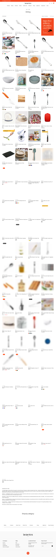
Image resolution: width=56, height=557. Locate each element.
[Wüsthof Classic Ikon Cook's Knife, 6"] (8, 304)
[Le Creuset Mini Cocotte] (8, 43)
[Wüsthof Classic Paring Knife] (47, 135)
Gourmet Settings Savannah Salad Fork (21, 350)
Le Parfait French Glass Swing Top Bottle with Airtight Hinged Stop (34, 182)
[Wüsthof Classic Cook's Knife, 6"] (8, 173)
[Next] (14, 24)
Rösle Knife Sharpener (19, 553)
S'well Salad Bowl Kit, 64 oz (7, 443)
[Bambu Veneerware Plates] (21, 154)
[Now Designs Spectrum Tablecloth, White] (34, 453)
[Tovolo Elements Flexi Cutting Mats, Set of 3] (8, 192)
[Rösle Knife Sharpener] (21, 545)
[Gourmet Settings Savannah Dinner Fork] (34, 267)
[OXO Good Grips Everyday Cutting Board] (47, 527)
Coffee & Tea (25, 5)
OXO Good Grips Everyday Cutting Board (47, 536)
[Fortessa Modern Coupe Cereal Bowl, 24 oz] (21, 173)
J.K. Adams (29, 218)
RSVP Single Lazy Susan (45, 200)
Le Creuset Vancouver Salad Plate (47, 349)
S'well (3, 442)
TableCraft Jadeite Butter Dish (7, 257)
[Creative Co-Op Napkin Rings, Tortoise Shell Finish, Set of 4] (47, 471)
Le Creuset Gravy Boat (19, 405)
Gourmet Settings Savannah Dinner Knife (8, 350)
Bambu (29, 442)
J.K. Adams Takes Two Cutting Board (34, 219)
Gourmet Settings (17, 50)
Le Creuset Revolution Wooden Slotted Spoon (33, 201)
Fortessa (3, 218)
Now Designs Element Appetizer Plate (20, 239)
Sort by (43, 16)
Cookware (16, 5)
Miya (15, 534)
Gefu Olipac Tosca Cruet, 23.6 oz (20, 480)
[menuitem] (6, 1)
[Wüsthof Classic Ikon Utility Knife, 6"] (8, 545)
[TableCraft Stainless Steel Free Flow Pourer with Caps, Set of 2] (21, 490)
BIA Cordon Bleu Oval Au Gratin (46, 331)
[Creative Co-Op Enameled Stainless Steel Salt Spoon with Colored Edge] (47, 490)
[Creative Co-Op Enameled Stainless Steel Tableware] (34, 135)
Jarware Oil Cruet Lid (18, 275)
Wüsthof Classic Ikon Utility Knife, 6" (8, 553)
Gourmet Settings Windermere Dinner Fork (21, 33)
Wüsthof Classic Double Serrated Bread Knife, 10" (33, 313)
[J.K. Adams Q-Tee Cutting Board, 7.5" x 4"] (21, 285)
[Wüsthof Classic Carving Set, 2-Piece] (47, 359)
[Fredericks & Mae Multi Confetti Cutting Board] (21, 79)
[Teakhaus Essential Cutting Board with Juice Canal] (34, 285)
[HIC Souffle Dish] (34, 61)
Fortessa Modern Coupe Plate (33, 386)
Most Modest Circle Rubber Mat (33, 238)
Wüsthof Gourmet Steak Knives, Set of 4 (47, 276)
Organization (43, 5)
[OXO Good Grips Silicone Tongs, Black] (34, 98)
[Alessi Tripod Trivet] (34, 397)
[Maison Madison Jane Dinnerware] (21, 117)
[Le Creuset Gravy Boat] (21, 397)
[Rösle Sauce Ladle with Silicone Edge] (8, 453)
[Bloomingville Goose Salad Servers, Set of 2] (34, 117)
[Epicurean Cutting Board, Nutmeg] (47, 285)
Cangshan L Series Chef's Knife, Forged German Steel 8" (7, 368)
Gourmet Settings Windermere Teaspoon (7, 33)
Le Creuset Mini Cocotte (6, 51)
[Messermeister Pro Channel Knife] (47, 545)
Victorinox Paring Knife (19, 368)
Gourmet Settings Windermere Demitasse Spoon (33, 52)
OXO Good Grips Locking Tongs (7, 144)
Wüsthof (42, 218)
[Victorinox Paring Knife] (21, 359)
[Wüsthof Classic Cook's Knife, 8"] (47, 211)
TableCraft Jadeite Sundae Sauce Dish (46, 239)
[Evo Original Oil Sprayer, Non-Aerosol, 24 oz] (8, 490)
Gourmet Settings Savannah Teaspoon (33, 350)
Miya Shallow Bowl (31, 535)
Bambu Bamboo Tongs (32, 443)
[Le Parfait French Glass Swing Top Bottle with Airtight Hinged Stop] (34, 173)
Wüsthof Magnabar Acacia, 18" (33, 368)
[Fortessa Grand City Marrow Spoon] (8, 211)
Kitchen (20, 5)
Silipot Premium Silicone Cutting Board (46, 126)
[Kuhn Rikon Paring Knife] (8, 285)
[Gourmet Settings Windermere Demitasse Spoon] (34, 43)
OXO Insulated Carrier (31, 480)
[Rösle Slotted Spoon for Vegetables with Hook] (47, 248)
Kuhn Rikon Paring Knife (6, 294)
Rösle (16, 442)
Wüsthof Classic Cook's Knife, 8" (46, 219)
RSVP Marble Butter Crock (19, 331)
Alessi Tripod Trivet (31, 405)
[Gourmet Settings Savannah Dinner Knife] (8, 341)
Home (47, 5)
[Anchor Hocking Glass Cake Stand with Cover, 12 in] (8, 416)
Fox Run (3, 423)
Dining (34, 5)
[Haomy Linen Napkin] (47, 378)
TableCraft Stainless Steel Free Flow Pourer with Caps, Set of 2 (21, 500)
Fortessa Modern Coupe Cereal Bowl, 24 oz (21, 182)
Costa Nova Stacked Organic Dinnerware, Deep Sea (33, 518)
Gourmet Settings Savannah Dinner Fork (34, 276)
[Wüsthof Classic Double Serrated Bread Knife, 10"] (34, 304)
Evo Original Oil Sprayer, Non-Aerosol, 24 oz (7, 500)
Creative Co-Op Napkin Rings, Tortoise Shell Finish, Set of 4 (46, 481)
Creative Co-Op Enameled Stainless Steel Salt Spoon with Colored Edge (47, 500)
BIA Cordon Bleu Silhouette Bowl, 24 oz (21, 387)
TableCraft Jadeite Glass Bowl (46, 462)
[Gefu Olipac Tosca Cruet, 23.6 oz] (21, 471)
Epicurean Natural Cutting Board (20, 70)
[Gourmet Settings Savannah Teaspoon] (34, 341)
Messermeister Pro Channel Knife (46, 553)
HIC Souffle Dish (31, 70)
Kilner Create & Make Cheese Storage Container (47, 313)
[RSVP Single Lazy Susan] (47, 192)
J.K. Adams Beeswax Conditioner (7, 386)
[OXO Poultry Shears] (21, 304)
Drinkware (29, 5)
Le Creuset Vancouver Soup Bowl (8, 88)
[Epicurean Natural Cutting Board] (21, 61)
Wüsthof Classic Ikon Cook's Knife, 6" (8, 313)
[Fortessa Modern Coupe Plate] (34, 378)
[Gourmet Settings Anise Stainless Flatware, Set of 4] (47, 154)
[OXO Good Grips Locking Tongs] (8, 135)
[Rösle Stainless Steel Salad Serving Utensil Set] (21, 453)
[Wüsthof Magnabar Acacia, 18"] (34, 359)
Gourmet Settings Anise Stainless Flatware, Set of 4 (46, 163)
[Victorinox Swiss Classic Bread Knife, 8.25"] (8, 527)
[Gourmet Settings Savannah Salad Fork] (21, 341)
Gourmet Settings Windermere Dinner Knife (47, 71)
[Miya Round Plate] (21, 527)
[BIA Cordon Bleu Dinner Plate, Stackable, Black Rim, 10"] (47, 508)
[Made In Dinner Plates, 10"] (8, 322)
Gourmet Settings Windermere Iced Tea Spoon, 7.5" (47, 108)
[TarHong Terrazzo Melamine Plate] (21, 416)
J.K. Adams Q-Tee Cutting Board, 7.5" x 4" (21, 294)
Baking (12, 5)
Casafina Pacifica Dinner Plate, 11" (8, 405)
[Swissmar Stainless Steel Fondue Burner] (21, 135)
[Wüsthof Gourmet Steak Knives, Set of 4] (47, 267)
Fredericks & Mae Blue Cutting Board (21, 219)
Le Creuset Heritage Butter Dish (20, 200)
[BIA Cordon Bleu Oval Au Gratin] (47, 322)
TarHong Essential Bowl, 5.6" (33, 424)
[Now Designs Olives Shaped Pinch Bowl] (8, 471)
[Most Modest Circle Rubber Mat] (34, 229)
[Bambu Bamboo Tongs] (34, 434)
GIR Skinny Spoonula (31, 331)
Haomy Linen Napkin (44, 386)
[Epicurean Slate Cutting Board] (8, 154)
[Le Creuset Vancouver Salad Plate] (47, 341)
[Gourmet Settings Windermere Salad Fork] (34, 24)
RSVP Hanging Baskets (19, 257)
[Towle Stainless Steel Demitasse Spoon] (34, 490)
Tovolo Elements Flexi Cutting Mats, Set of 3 (8, 201)
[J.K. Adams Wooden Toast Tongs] (34, 248)
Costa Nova (29, 516)
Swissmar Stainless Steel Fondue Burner (20, 145)
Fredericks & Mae (17, 87)
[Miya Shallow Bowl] (34, 527)
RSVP (42, 199)
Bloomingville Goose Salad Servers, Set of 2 (34, 126)
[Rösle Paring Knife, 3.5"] (34, 545)
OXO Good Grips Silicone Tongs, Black (33, 108)
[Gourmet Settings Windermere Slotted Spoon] (8, 267)
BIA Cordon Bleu (43, 516)
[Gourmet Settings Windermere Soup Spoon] (8, 61)
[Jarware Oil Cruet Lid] (21, 267)
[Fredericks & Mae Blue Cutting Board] (21, 211)
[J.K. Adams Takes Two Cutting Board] (34, 211)
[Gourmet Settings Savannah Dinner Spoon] (8, 508)
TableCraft (42, 404)
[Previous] (3, 24)
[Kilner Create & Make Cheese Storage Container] (47, 304)
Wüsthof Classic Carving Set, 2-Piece (47, 368)
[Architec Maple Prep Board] (21, 98)
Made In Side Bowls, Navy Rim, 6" (47, 181)
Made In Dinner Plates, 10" (6, 331)
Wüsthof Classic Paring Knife (46, 144)
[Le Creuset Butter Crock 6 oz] (47, 79)
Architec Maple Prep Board (19, 107)
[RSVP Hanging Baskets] (21, 248)
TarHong (16, 423)
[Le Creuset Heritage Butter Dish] (21, 192)
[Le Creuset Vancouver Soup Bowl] (8, 79)
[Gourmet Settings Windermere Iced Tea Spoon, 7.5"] (47, 98)
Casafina (3, 404)
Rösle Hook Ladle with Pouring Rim (21, 443)
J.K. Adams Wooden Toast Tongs (33, 257)
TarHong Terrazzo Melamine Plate (21, 424)
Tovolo (3, 199)
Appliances (38, 5)
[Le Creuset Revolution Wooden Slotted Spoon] (34, 192)
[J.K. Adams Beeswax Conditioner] (8, 378)
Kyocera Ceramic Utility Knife (7, 107)
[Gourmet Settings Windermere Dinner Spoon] (47, 43)
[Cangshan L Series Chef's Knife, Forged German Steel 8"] (8, 359)
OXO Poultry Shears (18, 312)
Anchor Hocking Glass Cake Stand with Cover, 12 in (8, 425)
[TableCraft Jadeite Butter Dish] (8, 248)
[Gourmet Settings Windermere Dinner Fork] (21, 24)
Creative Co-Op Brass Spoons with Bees (21, 518)
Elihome (42, 423)
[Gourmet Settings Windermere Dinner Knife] (47, 61)
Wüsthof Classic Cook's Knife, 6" (7, 181)
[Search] (49, 3)
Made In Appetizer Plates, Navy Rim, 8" (8, 126)
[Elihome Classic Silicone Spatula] (47, 416)
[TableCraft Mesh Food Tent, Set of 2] (47, 397)
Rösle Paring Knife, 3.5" (32, 553)
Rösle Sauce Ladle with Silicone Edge (8, 462)
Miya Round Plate (18, 535)
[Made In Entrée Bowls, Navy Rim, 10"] (8, 229)
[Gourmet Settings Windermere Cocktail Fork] (21, 43)
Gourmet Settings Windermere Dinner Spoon (47, 52)
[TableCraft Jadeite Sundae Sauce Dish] (47, 229)
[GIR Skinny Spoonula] (34, 322)
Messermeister (43, 552)
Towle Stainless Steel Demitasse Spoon (33, 500)
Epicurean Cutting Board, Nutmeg (46, 294)
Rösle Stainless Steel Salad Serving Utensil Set (21, 463)
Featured (8, 5)
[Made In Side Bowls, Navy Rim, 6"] (47, 173)
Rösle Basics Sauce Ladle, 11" (46, 443)
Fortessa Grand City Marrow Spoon (8, 219)
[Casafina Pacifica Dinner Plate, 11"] (8, 397)
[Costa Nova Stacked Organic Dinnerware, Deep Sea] (34, 508)
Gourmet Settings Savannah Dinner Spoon (8, 518)
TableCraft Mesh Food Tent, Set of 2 (47, 405)
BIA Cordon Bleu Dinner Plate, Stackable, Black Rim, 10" (46, 518)
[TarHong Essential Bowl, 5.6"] (34, 416)
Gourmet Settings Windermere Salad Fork (34, 33)
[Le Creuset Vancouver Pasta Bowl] (34, 79)
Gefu (16, 479)
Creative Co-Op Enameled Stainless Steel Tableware (34, 145)
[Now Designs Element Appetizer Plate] (21, 229)
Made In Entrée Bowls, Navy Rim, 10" (8, 238)
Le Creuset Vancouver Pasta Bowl (34, 88)
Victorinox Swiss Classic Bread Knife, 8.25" (8, 536)
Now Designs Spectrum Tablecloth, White (34, 463)
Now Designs (4, 479)
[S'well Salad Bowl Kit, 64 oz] (8, 434)
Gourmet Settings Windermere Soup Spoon (8, 71)
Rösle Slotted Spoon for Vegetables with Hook (47, 257)
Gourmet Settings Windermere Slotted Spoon (7, 276)
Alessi (29, 404)
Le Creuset (3, 50)
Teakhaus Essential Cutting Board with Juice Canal (33, 294)
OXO (28, 479)
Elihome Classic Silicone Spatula (46, 424)
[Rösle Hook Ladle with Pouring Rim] (21, 434)
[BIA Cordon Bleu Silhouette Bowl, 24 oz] (21, 378)
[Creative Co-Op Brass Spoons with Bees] (21, 508)
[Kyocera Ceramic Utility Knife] (8, 98)
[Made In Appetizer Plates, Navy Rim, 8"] (8, 117)
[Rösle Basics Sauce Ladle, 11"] (47, 434)
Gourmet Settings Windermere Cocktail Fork (20, 52)
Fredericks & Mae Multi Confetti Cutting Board (20, 89)
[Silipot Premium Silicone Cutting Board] (47, 117)
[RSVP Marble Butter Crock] (21, 322)
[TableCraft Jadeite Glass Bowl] (47, 453)
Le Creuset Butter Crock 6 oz (46, 88)
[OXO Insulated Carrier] (34, 471)
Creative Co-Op (43, 479)
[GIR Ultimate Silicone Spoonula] (34, 154)
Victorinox (3, 534)
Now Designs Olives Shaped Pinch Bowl (8, 481)
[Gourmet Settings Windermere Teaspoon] (8, 24)
